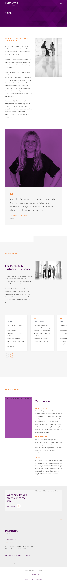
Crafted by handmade (33, 579)
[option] (16, 333)
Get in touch (11, 506)
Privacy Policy (33, 574)
